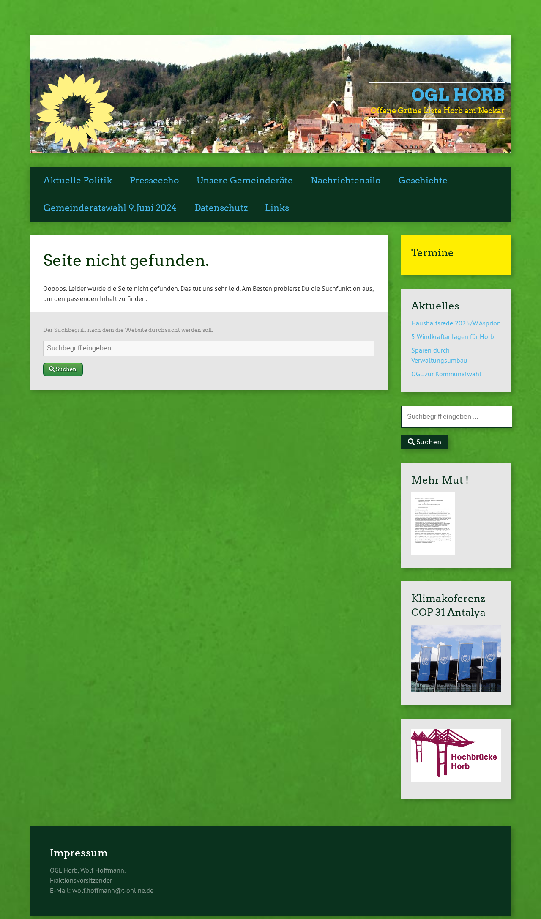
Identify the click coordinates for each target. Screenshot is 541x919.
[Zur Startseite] (75, 149)
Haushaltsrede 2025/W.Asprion (456, 323)
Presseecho (154, 180)
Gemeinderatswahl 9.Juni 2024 (110, 207)
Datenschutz (221, 207)
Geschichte (423, 180)
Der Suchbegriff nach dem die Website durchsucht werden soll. (128, 330)
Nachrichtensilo (346, 180)
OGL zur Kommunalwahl (446, 373)
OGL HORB (458, 95)
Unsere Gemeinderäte (245, 180)
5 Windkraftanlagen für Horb (452, 336)
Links (277, 207)
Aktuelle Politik (78, 180)
